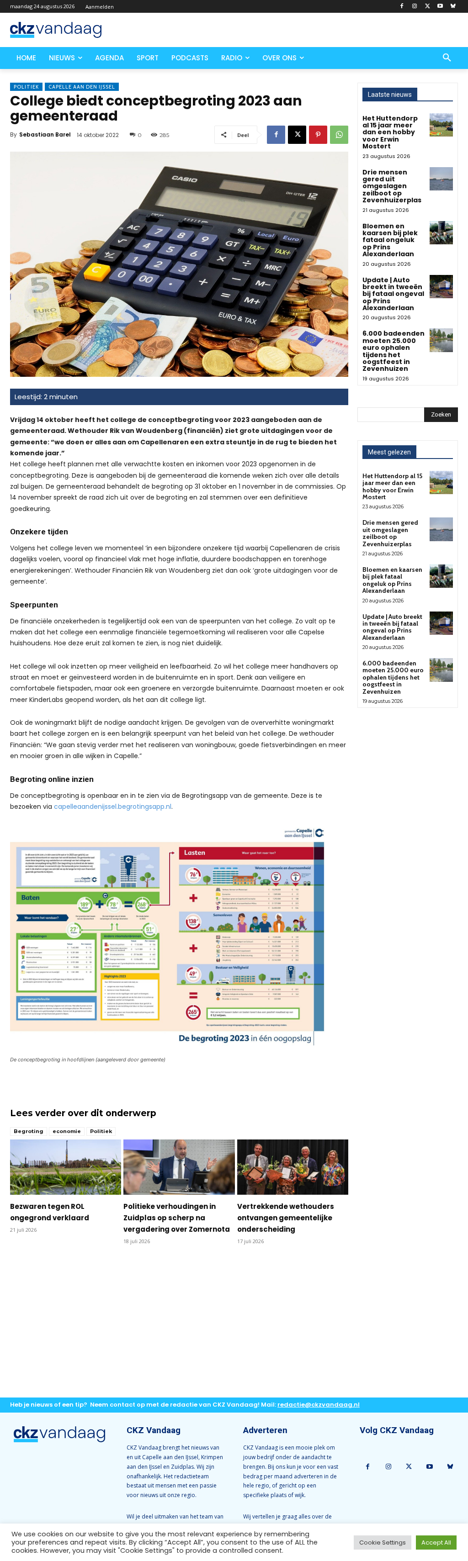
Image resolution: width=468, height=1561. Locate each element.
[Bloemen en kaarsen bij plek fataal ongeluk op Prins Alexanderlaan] (441, 232)
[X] (427, 6)
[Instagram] (415, 6)
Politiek (26, 87)
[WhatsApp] (339, 135)
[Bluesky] (452, 6)
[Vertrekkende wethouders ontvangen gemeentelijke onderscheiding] (292, 1167)
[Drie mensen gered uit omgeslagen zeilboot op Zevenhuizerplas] (441, 178)
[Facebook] (402, 6)
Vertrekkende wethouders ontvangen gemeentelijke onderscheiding (285, 1218)
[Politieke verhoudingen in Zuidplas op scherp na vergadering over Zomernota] (178, 1167)
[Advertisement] (179, 1328)
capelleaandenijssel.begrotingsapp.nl (112, 806)
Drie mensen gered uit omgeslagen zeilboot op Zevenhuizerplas (391, 186)
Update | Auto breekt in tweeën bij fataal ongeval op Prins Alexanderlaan (393, 294)
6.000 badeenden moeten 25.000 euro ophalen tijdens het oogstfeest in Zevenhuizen (393, 351)
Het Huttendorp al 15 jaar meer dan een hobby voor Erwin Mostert (390, 132)
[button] (447, 58)
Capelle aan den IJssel (81, 87)
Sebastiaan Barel (45, 134)
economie (67, 1131)
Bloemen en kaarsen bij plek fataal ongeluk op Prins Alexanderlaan (390, 240)
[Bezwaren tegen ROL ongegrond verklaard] (65, 1167)
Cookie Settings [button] (382, 1542)
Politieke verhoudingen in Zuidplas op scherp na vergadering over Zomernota (176, 1218)
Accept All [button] (436, 1542)
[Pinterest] (318, 135)
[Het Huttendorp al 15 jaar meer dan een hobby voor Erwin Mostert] (441, 125)
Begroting (28, 1131)
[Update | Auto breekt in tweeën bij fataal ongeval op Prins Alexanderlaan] (441, 286)
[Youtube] (440, 6)
